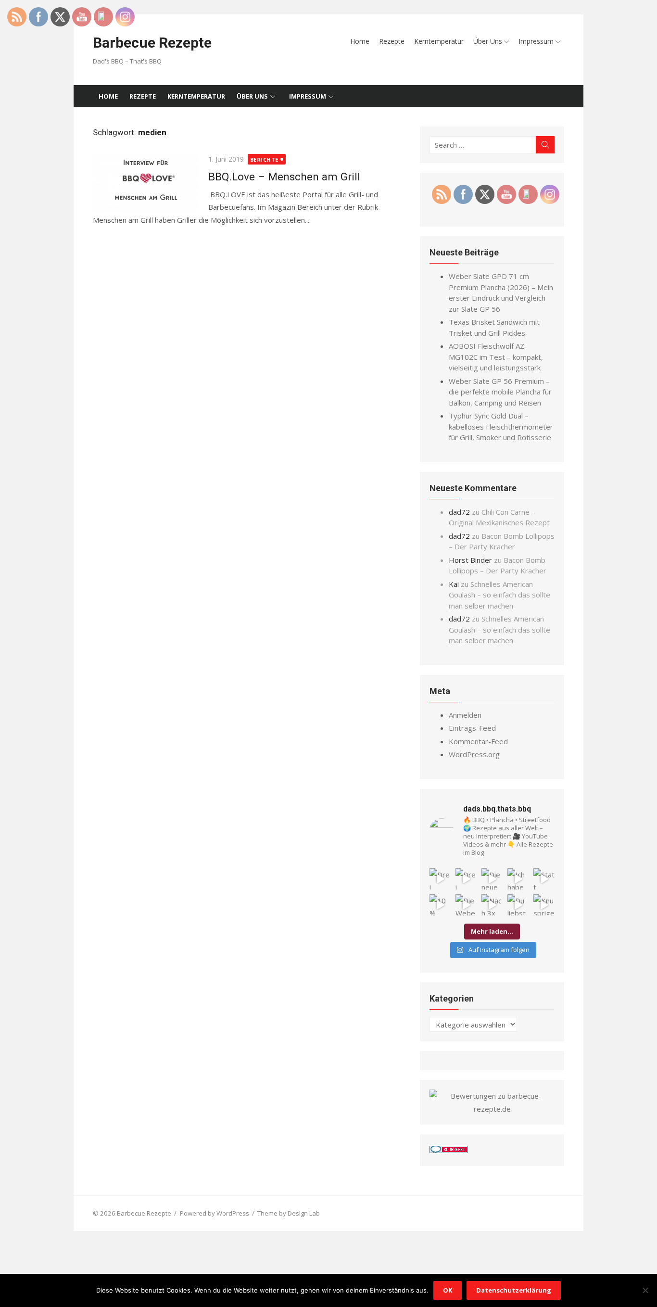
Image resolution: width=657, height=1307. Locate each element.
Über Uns (487, 41)
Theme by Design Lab (288, 1213)
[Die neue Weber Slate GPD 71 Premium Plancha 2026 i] (492, 878)
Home (359, 41)
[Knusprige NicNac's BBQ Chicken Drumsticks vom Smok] (544, 904)
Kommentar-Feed (478, 741)
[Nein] (645, 1290)
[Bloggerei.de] (449, 1150)
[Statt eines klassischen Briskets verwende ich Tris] (544, 878)
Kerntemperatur (439, 41)
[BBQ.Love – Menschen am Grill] (146, 183)
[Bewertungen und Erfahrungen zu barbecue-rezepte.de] (492, 1109)
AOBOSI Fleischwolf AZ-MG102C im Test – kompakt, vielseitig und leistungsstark (496, 356)
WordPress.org (474, 754)
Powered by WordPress (214, 1213)
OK (447, 1290)
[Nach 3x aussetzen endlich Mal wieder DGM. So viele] (492, 904)
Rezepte (391, 41)
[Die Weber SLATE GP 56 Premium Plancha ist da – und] (466, 904)
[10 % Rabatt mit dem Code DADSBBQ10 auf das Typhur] (440, 904)
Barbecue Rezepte (152, 42)
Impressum (536, 41)
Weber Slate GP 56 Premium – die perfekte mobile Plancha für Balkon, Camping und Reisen (500, 391)
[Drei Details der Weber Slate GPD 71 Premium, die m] (440, 878)
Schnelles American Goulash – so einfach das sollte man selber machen (499, 594)
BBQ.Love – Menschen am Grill (284, 176)
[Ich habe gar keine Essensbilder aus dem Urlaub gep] (518, 878)
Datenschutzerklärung (513, 1290)
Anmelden (465, 715)
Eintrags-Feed (472, 728)
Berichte (264, 159)
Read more (331, 220)
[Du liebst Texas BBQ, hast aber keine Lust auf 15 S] (518, 904)
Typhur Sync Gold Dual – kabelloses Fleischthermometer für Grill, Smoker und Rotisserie (501, 426)
